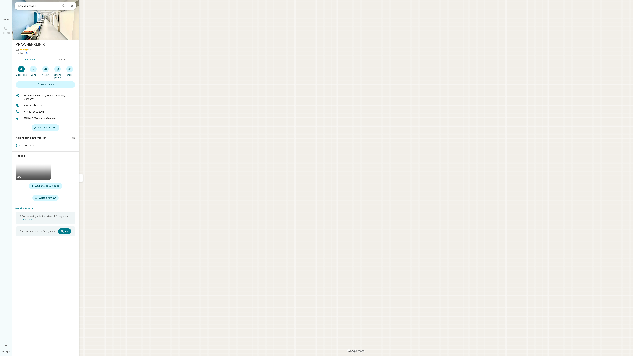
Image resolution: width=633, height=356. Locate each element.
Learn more (28, 219)
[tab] (29, 59)
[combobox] (38, 6)
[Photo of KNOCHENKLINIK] (45, 20)
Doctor (20, 53)
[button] (45, 145)
